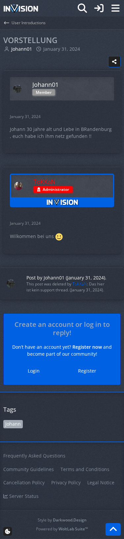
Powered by (62, 529)
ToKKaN (79, 284)
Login (34, 371)
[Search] (82, 8)
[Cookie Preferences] (7, 531)
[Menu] (115, 8)
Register (87, 371)
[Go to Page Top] (113, 529)
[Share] (114, 61)
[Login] (98, 8)
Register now (87, 347)
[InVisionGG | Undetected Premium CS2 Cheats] (21, 8)
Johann (13, 424)
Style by (62, 520)
